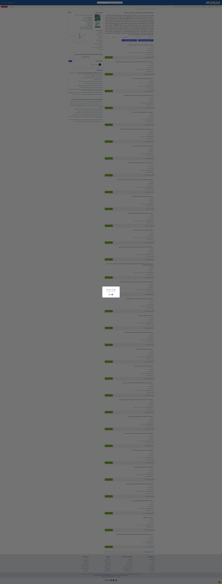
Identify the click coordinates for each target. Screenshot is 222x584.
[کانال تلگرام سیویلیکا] (112, 294)
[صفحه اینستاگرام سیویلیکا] (110, 294)
